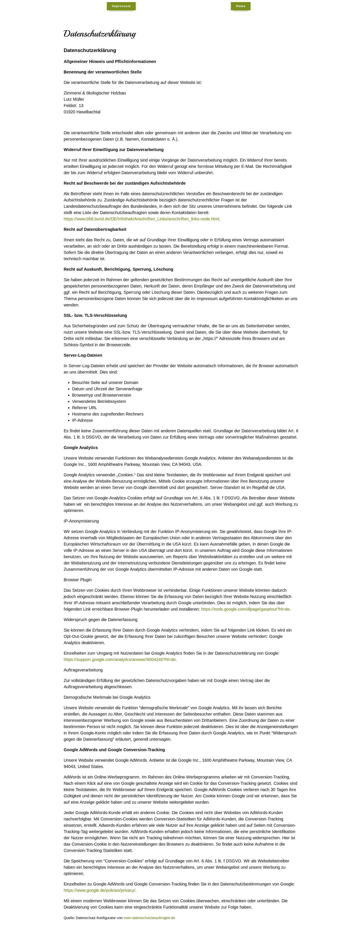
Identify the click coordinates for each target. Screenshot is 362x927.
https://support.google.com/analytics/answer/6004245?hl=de (120, 659)
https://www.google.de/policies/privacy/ (99, 890)
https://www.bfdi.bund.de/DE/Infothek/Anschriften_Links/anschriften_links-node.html (141, 218)
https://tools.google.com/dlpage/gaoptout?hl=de (245, 609)
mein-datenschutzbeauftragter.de (149, 918)
